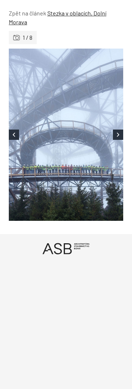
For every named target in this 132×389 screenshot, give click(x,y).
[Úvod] (66, 248)
